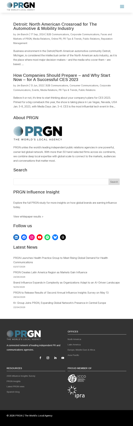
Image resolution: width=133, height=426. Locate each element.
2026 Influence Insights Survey (21, 376)
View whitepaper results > (28, 216)
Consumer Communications (84, 85)
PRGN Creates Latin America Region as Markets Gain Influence (50, 272)
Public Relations (91, 38)
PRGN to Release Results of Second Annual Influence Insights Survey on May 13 (61, 292)
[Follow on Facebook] (40, 357)
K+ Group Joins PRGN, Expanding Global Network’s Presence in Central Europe (59, 302)
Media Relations (41, 38)
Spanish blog (13, 392)
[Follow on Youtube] (62, 357)
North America (74, 339)
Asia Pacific (73, 355)
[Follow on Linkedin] (55, 357)
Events (35, 90)
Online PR (56, 38)
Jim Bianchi (23, 34)
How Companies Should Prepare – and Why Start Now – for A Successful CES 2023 (61, 77)
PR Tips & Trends (72, 38)
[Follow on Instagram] (47, 357)
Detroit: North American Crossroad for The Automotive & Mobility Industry (55, 26)
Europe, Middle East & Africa (81, 350)
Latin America (74, 344)
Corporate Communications (84, 34)
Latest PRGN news (15, 386)
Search (114, 181)
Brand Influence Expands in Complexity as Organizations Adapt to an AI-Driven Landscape (66, 282)
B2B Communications (58, 34)
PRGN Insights (14, 381)
